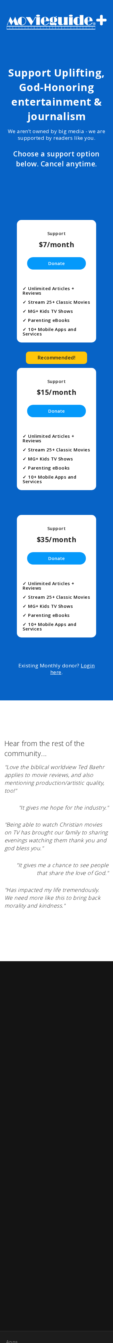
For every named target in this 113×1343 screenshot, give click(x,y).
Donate (56, 263)
